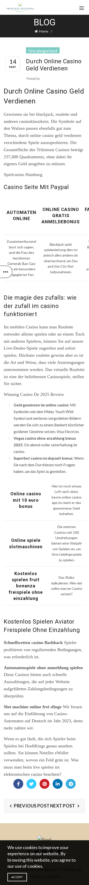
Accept (17, 877)
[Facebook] (18, 784)
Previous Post (31, 805)
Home (43, 31)
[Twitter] (31, 784)
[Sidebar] (6, 272)
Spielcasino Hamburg (23, 174)
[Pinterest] (44, 784)
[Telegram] (71, 784)
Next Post (62, 805)
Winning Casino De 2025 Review (34, 394)
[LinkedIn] (58, 784)
